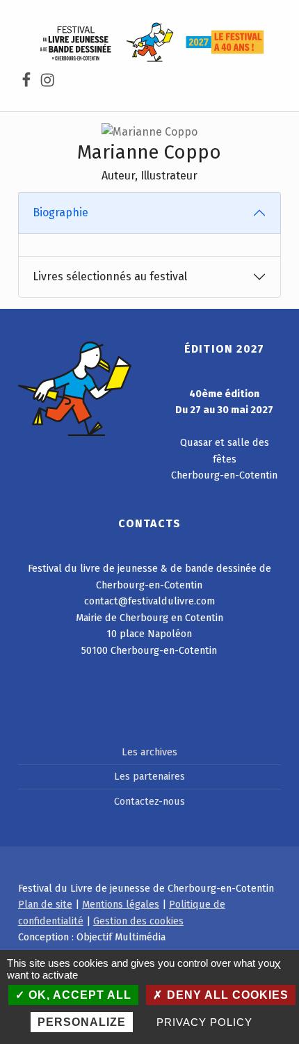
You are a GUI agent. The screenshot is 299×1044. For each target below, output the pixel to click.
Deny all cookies (226, 995)
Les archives (149, 752)
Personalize (82, 1022)
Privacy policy (204, 1022)
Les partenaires (149, 776)
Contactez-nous (149, 801)
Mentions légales (120, 904)
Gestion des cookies (138, 921)
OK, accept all (78, 995)
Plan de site (45, 904)
